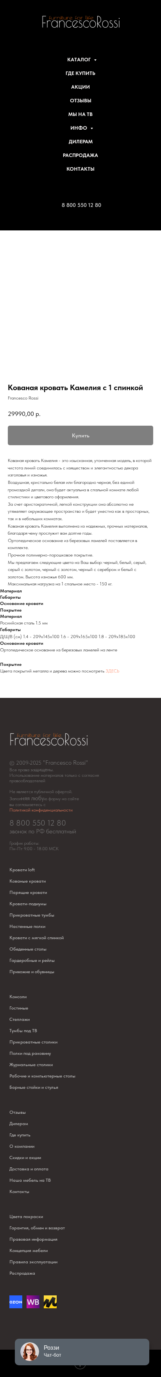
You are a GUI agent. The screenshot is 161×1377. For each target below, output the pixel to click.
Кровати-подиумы (28, 903)
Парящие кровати (28, 892)
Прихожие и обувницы (31, 971)
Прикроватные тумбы (31, 915)
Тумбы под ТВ (23, 1030)
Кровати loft (22, 869)
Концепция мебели (28, 1250)
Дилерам (81, 141)
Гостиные (18, 1008)
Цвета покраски (26, 1216)
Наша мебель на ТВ (30, 1180)
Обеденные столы (28, 949)
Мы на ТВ (80, 114)
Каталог (79, 59)
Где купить (80, 73)
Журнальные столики (31, 1064)
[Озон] (15, 1306)
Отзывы (80, 100)
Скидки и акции (25, 1157)
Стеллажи (19, 1019)
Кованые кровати (27, 881)
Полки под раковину (30, 1053)
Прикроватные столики (33, 1042)
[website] (33, 1306)
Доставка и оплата (28, 1169)
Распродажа (80, 155)
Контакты (80, 169)
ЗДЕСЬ (112, 671)
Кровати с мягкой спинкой (36, 937)
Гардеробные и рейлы (32, 960)
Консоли (18, 996)
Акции (80, 87)
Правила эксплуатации (33, 1262)
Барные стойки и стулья (33, 1087)
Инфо (79, 128)
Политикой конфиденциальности (41, 810)
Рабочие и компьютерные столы (42, 1076)
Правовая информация (33, 1239)
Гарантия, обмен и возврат (37, 1228)
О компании (21, 1146)
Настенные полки (27, 926)
